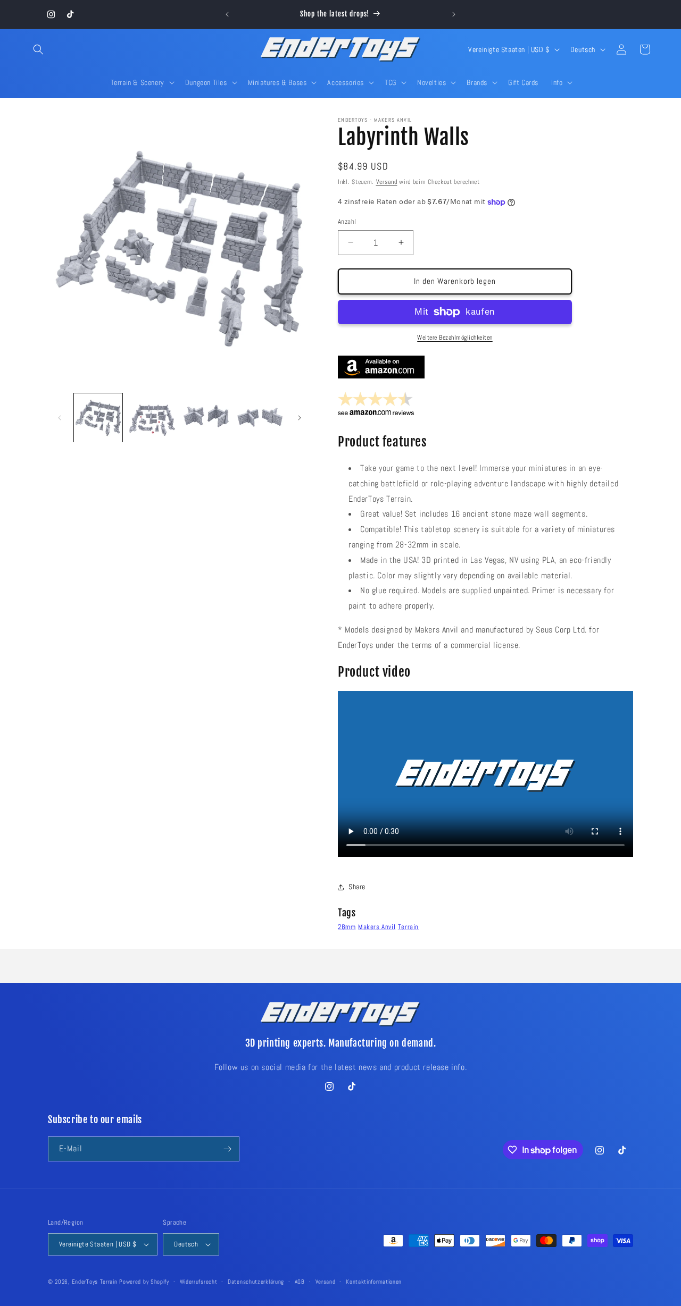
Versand (386, 182)
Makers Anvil (376, 926)
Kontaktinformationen (374, 1281)
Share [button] (357, 886)
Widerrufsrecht (199, 1281)
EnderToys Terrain (95, 1281)
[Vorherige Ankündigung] (227, 14)
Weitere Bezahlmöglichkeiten (455, 337)
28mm (346, 926)
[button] (38, 49)
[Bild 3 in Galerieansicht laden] (206, 417)
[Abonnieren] (227, 1148)
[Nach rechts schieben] (299, 417)
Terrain (408, 926)
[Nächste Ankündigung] (454, 14)
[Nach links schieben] (59, 417)
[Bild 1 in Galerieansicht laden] (98, 417)
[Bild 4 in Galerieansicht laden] (260, 417)
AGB (300, 1281)
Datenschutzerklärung (256, 1281)
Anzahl (347, 221)
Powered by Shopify (144, 1281)
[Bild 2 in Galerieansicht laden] (152, 417)
